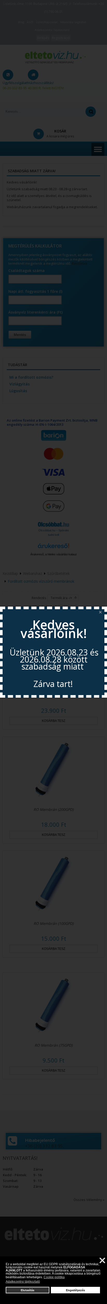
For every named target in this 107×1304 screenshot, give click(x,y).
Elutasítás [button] (27, 1290)
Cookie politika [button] (54, 1277)
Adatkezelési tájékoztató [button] (23, 1281)
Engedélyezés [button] (75, 1290)
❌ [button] (102, 1260)
